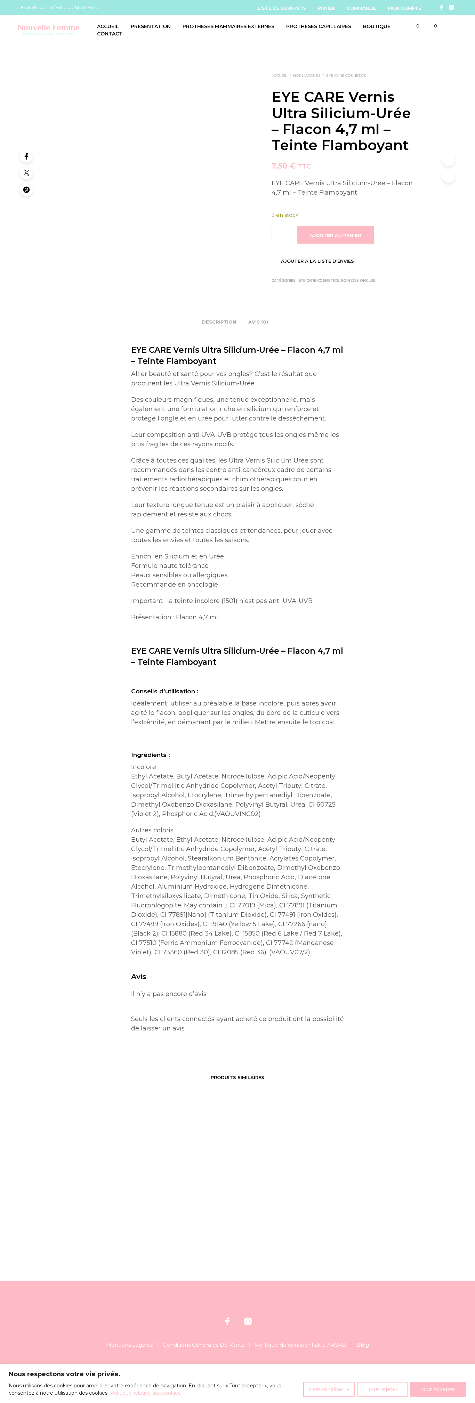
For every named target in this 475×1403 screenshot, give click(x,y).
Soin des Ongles (358, 280)
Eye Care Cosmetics (346, 75)
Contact (109, 34)
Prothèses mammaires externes (228, 26)
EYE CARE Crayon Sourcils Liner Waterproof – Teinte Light (194, 1196)
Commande (361, 8)
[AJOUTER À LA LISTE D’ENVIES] (113, 1173)
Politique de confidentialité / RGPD (300, 1344)
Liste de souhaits (282, 8)
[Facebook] (441, 7)
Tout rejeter (382, 1389)
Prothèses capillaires (318, 26)
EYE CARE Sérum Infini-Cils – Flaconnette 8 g (273, 1196)
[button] (413, 26)
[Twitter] (26, 172)
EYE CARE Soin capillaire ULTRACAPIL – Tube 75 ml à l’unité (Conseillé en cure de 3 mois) (109, 1202)
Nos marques (306, 75)
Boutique (377, 26)
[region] (237, 1383)
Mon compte (404, 8)
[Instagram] (451, 7)
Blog (362, 1344)
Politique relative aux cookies (145, 1393)
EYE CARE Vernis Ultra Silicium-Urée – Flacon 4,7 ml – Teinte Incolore (359, 1199)
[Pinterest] (26, 189)
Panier (326, 8)
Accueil (108, 26)
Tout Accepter (438, 1389)
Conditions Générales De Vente (204, 1344)
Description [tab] (219, 322)
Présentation (151, 26)
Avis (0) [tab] (258, 322)
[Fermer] (468, 1369)
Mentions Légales (129, 1344)
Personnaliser (326, 1389)
